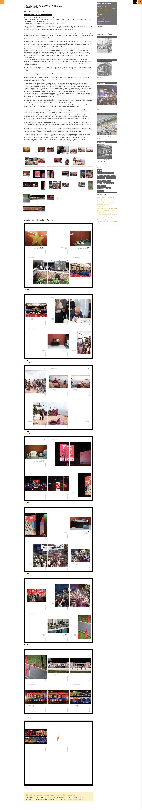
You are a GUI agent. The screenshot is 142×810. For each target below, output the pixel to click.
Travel (104, 185)
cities (103, 175)
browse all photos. (78, 799)
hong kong (99, 180)
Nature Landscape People (104, 21)
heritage (103, 178)
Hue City (105, 180)
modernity (99, 183)
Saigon (104, 183)
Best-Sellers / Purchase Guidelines (106, 8)
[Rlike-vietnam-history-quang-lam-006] (58, 611)
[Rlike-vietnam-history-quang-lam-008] (58, 753)
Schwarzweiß (110, 183)
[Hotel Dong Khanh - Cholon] (107, 45)
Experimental (108, 175)
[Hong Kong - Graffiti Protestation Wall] (107, 125)
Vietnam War (100, 190)
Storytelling (100, 19)
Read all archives (67, 799)
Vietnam (99, 15)
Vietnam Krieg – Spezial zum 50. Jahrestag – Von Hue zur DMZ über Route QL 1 (107, 221)
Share (31, 291)
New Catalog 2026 (102, 6)
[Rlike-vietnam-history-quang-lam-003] (58, 397)
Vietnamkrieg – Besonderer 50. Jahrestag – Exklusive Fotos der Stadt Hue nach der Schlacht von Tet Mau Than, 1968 (107, 216)
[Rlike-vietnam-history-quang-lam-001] (58, 255)
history (107, 178)
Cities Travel (100, 17)
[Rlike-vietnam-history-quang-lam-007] (58, 682)
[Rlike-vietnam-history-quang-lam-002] (58, 326)
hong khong (113, 178)
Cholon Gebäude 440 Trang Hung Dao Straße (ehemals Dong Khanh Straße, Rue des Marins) (106, 199)
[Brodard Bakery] (107, 68)
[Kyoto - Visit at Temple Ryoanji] (107, 151)
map (110, 180)
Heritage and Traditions (102, 142)
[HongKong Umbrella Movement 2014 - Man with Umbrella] (107, 95)
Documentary (32, 11)
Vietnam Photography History (103, 188)
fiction (114, 175)
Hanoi (98, 178)
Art (98, 12)
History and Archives (102, 10)
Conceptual (38, 11)
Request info (26, 291)
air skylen (99, 170)
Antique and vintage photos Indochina (105, 173)
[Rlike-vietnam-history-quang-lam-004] (58, 468)
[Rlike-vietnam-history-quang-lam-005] (58, 540)
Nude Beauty (100, 23)
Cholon (98, 175)
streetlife (99, 185)
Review (43, 11)
